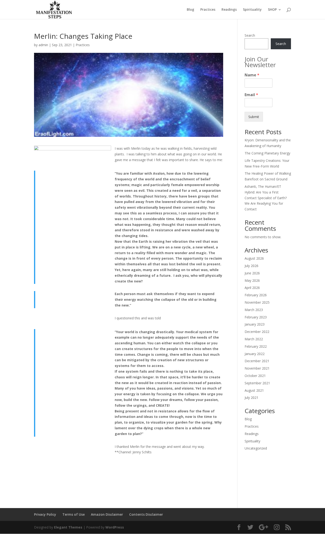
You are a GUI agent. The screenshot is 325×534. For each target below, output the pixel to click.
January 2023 (255, 324)
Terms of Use (73, 514)
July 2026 (251, 265)
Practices (207, 10)
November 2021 (257, 368)
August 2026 (254, 258)
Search (250, 35)
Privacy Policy (45, 514)
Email (251, 94)
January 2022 (255, 353)
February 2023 (256, 317)
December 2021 (257, 361)
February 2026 (256, 295)
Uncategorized (256, 448)
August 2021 (254, 390)
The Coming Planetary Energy (267, 153)
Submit (253, 116)
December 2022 (257, 331)
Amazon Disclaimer (107, 514)
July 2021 (251, 397)
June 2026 (252, 273)
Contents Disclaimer (146, 514)
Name (252, 75)
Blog (190, 10)
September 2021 (257, 383)
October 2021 (255, 375)
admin (43, 45)
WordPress (114, 527)
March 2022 (254, 339)
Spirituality (252, 10)
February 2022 (256, 346)
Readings (229, 10)
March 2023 (254, 309)
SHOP (272, 10)
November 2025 (257, 302)
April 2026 (252, 287)
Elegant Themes (68, 527)
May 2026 (252, 280)
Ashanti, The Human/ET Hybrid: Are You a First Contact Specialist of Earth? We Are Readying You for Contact (266, 197)
